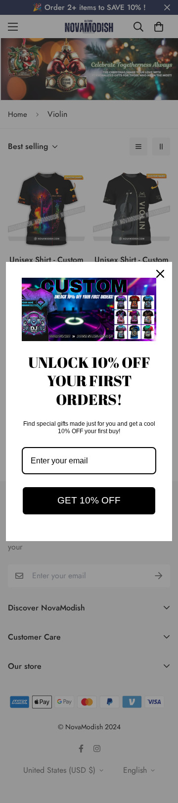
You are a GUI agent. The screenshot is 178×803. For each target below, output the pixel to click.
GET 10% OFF (89, 500)
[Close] (160, 274)
